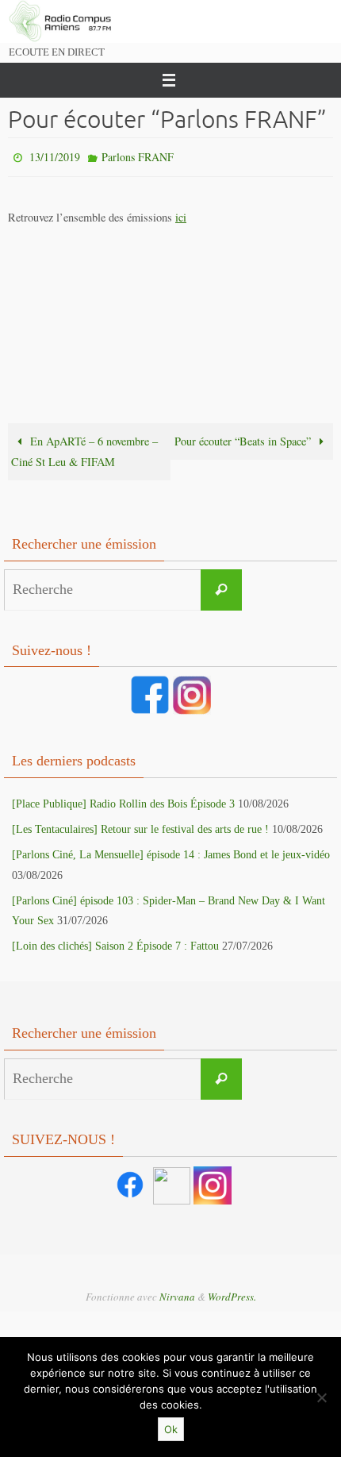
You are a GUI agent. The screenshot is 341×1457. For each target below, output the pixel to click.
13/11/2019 (54, 155)
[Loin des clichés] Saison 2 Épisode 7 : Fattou (115, 943)
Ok (171, 1429)
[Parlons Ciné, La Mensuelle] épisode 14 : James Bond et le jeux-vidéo (171, 852)
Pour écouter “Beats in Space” (244, 437)
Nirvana (177, 1292)
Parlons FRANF (138, 155)
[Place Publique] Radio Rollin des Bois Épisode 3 (123, 800)
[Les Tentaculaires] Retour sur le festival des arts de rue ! (140, 826)
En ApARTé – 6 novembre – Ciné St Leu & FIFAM (84, 447)
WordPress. (232, 1292)
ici (180, 213)
